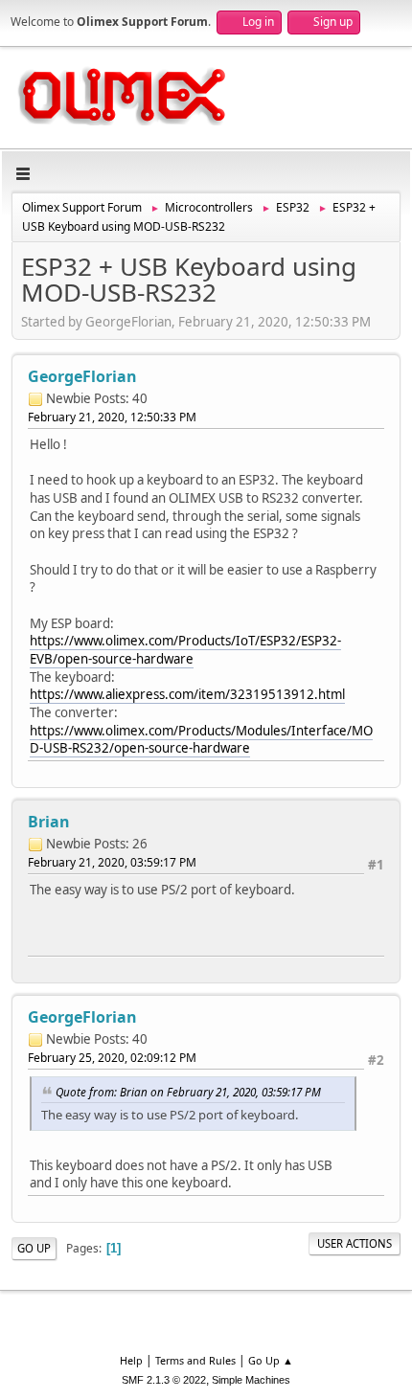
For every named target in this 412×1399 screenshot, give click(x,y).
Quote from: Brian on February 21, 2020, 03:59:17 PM (188, 1091)
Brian (49, 821)
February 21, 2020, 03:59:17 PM (112, 862)
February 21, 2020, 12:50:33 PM (112, 417)
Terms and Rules (195, 1360)
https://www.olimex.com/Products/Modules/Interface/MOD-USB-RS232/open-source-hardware (201, 739)
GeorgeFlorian (82, 376)
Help (131, 1360)
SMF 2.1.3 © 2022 (164, 1380)
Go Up (34, 1248)
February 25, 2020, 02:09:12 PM (112, 1057)
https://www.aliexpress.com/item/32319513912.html (187, 694)
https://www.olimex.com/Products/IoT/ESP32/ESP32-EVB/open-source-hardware (185, 649)
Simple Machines (251, 1380)
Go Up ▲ (270, 1360)
